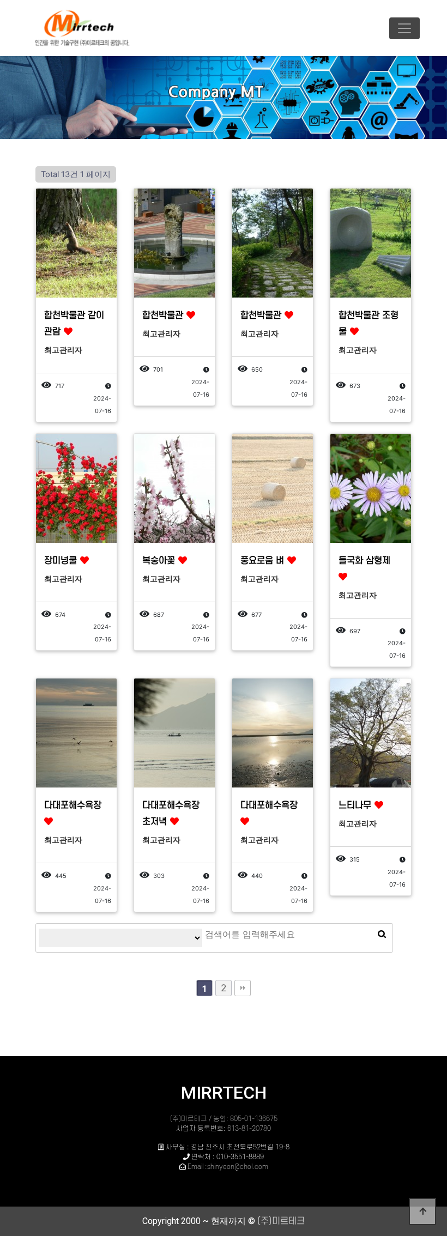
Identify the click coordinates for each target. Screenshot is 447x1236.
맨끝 (242, 988)
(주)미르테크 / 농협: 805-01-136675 (223, 1119)
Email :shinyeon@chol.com (228, 1167)
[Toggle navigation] (404, 28)
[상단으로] (422, 1211)
